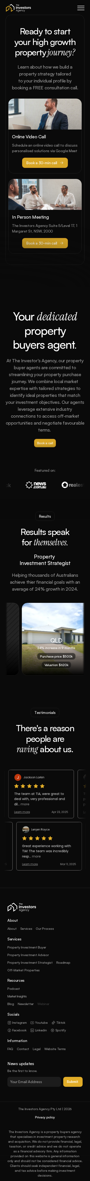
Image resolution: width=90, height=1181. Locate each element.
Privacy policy (45, 1117)
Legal (37, 1049)
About (12, 928)
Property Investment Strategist (30, 962)
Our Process (45, 928)
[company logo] (18, 8)
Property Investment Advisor (28, 955)
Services (26, 928)
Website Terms (55, 1049)
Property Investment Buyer (26, 947)
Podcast (13, 989)
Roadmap (63, 962)
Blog (10, 1004)
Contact (23, 1049)
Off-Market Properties (23, 970)
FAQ (10, 1049)
